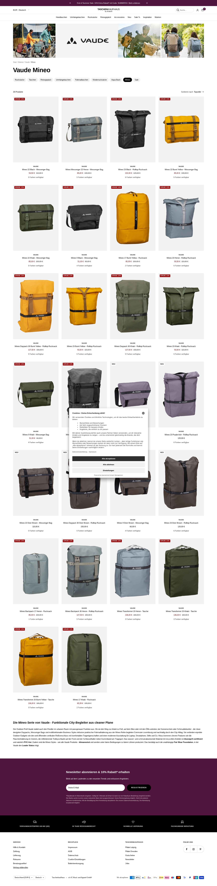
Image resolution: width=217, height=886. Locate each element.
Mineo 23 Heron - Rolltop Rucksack (181, 258)
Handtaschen (61, 17)
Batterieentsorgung (76, 863)
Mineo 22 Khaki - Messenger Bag (35, 258)
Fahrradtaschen (81, 80)
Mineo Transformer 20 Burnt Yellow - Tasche (36, 700)
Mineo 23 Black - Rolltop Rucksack (132, 169)
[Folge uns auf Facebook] (186, 849)
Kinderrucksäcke (100, 80)
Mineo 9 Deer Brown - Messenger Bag (133, 523)
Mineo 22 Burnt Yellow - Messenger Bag (181, 169)
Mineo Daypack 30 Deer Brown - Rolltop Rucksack (84, 523)
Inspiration (147, 17)
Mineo (127, 80)
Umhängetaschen (77, 17)
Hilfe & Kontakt (19, 847)
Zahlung (16, 851)
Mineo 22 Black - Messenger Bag (35, 169)
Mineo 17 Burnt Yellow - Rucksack (133, 258)
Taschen (32, 80)
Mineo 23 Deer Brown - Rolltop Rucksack (181, 523)
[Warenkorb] (202, 10)
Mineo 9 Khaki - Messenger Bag (36, 435)
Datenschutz (73, 855)
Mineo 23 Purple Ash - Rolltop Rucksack (181, 435)
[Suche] (178, 10)
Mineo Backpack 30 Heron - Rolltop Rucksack (84, 611)
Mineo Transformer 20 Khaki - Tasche (181, 611)
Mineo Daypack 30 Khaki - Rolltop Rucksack (132, 346)
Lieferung (17, 855)
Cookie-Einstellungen (76, 859)
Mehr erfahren (134, 3)
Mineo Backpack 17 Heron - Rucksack (36, 611)
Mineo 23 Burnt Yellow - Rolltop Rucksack (84, 346)
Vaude (27, 62)
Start (15, 62)
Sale (136, 80)
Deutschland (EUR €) (22, 877)
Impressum (72, 847)
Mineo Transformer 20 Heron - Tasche (132, 611)
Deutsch (39, 877)
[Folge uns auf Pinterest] (200, 849)
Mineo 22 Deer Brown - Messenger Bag (36, 523)
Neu (129, 17)
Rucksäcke (92, 17)
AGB (70, 851)
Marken (158, 17)
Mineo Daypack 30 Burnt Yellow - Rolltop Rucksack (36, 346)
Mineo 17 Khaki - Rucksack (84, 700)
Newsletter (129, 859)
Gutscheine (130, 855)
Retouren (17, 859)
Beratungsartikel (19, 863)
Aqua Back (115, 80)
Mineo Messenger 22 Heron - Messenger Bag (84, 169)
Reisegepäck (105, 17)
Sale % (137, 17)
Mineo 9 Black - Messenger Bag (84, 258)
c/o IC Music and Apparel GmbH (80, 877)
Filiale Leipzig (130, 847)
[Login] (197, 10)
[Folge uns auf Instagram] (193, 849)
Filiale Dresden (131, 851)
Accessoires (119, 17)
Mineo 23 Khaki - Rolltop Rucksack (181, 346)
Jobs (127, 863)
